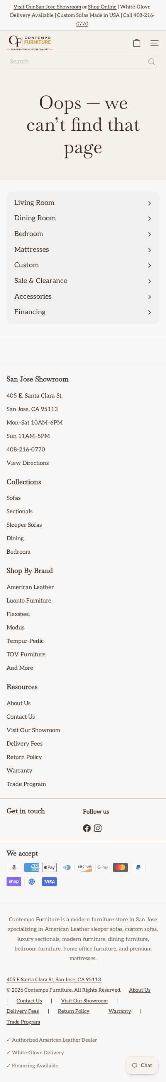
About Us (18, 703)
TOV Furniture (26, 654)
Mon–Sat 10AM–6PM (35, 422)
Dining (15, 538)
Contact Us (21, 716)
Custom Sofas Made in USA (88, 15)
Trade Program (26, 784)
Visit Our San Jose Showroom (47, 7)
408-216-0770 (26, 449)
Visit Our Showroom (33, 730)
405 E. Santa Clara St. (35, 395)
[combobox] (83, 61)
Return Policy (24, 757)
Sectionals (19, 511)
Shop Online (102, 7)
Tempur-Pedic (25, 641)
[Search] (151, 61)
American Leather (30, 587)
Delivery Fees (24, 743)
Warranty (19, 770)
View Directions (28, 462)
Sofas (13, 497)
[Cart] (137, 43)
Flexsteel (18, 614)
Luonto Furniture (29, 600)
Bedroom (18, 551)
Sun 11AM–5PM (28, 436)
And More (20, 667)
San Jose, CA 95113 (32, 409)
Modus (15, 627)
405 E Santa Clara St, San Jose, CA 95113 (54, 980)
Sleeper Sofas (24, 524)
